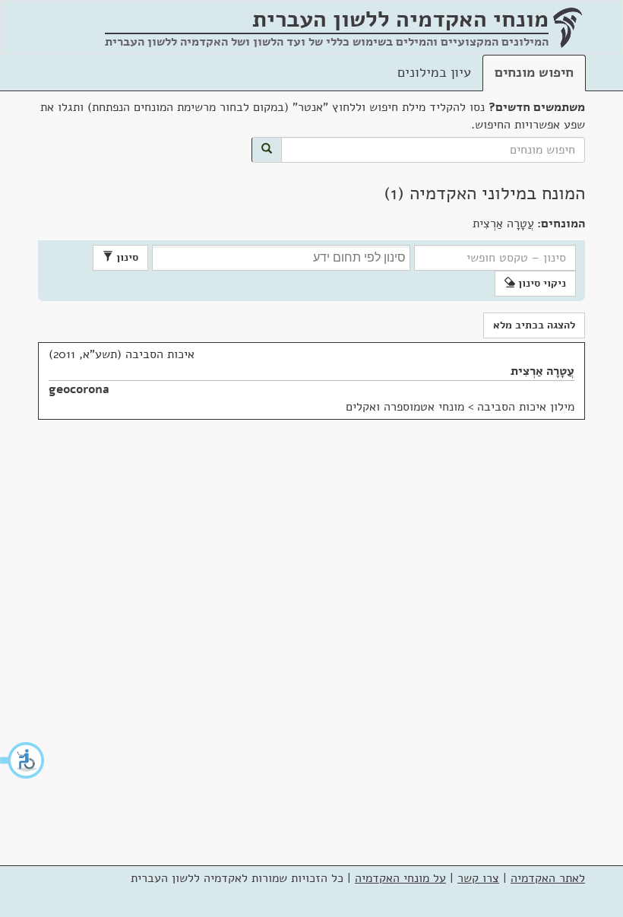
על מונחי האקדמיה (400, 878)
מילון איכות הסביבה (525, 406)
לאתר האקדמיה (548, 878)
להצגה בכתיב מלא (534, 325)
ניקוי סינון (540, 283)
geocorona (79, 389)
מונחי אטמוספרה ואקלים (405, 406)
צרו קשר (478, 878)
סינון (125, 257)
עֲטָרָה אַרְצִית (542, 371)
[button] (23, 760)
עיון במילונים (434, 72)
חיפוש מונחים (534, 72)
